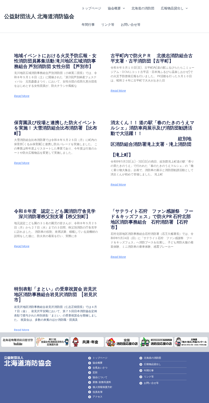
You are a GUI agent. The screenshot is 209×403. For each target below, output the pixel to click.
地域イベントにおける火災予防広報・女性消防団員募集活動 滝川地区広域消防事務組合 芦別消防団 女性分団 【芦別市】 (55, 61)
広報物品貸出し (172, 8)
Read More (21, 96)
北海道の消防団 (142, 8)
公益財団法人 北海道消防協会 (39, 16)
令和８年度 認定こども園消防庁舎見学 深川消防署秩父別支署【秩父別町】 (55, 214)
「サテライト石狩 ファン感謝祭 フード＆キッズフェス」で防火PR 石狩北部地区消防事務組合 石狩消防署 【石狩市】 (152, 219)
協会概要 (114, 8)
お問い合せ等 (130, 24)
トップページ (91, 8)
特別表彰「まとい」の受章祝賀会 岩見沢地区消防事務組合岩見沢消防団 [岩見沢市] (55, 294)
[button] (123, 8)
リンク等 (107, 24)
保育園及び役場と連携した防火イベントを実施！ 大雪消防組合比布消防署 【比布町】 (55, 128)
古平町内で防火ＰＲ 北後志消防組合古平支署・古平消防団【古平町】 (152, 58)
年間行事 (88, 24)
